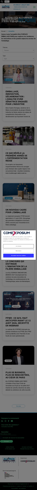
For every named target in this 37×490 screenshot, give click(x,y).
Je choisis (18, 246)
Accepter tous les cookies (18, 255)
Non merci (18, 250)
